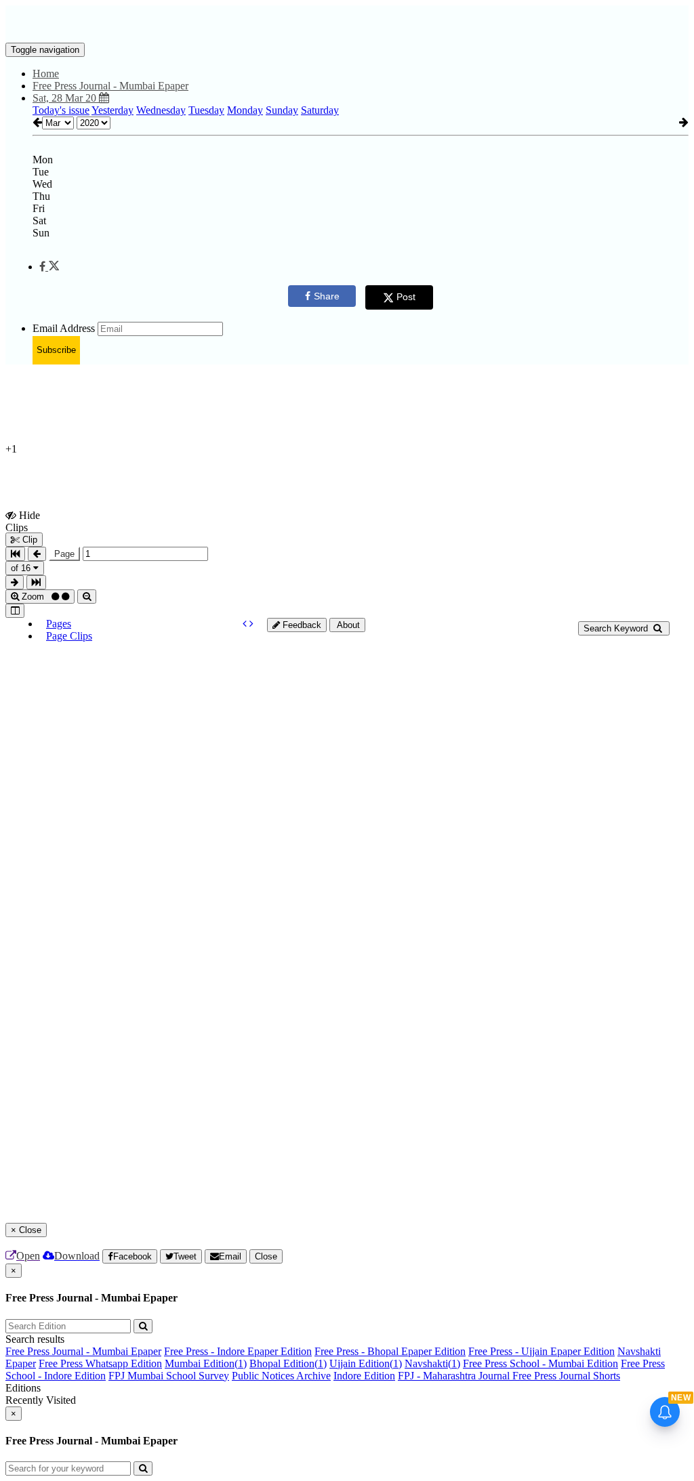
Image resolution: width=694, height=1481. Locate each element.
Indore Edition (364, 1375)
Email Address (64, 328)
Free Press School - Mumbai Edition (540, 1363)
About (347, 625)
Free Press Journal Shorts (566, 1375)
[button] (49, 266)
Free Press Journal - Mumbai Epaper (83, 1351)
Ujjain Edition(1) (365, 1363)
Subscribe (56, 350)
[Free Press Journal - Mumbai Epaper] (347, 22)
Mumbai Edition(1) (206, 1363)
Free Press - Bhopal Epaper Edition (390, 1351)
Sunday (282, 110)
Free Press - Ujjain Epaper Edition (541, 1351)
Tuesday (206, 110)
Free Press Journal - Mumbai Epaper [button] (110, 85)
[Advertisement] (334, 405)
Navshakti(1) (432, 1363)
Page (64, 554)
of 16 (22, 568)
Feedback (300, 625)
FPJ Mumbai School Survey (168, 1375)
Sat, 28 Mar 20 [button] (66, 98)
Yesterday (112, 110)
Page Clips (69, 636)
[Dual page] (14, 611)
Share (327, 296)
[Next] (251, 623)
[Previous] (246, 623)
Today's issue (61, 110)
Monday (245, 110)
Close (266, 1256)
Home (46, 73)
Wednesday (161, 110)
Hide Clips (22, 521)
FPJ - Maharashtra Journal (455, 1375)
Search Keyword (617, 628)
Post (405, 296)
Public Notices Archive (281, 1375)
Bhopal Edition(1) (288, 1363)
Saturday (320, 110)
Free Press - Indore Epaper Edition (238, 1351)
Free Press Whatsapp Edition (100, 1363)
